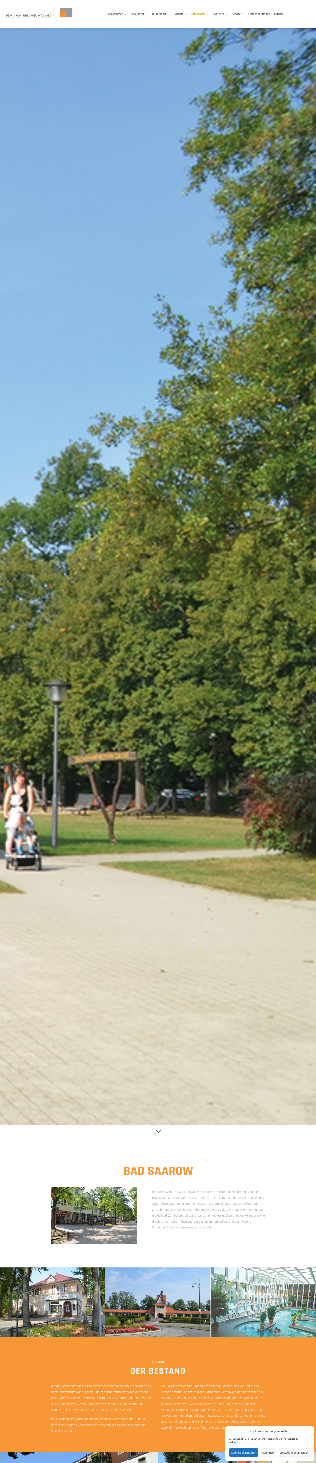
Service (236, 14)
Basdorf (178, 14)
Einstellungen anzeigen (294, 1452)
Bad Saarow (198, 14)
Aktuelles (218, 14)
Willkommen (115, 14)
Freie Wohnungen (259, 14)
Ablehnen (268, 1452)
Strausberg (137, 14)
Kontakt (278, 14)
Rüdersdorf (159, 14)
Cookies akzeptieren (243, 1452)
